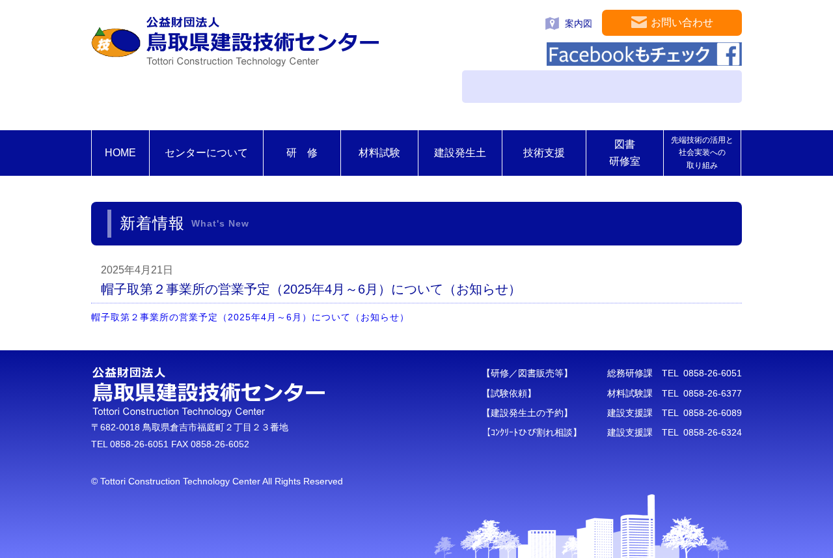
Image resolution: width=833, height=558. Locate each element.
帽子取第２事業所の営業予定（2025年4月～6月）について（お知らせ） (250, 317)
